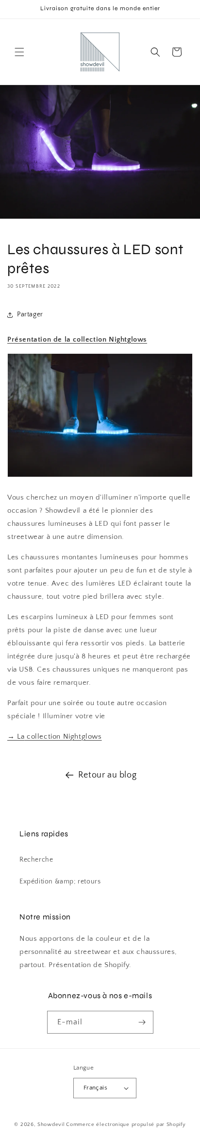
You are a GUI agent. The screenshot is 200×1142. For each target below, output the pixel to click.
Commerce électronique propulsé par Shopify (125, 1124)
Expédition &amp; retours (59, 881)
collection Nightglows (54, 736)
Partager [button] (30, 314)
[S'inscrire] (142, 1022)
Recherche (36, 860)
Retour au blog (107, 775)
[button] (19, 52)
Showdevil (51, 1124)
